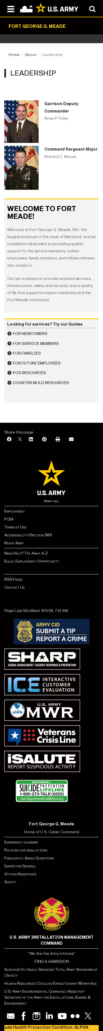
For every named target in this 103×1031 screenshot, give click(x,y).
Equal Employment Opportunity (31, 561)
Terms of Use (15, 527)
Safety (10, 882)
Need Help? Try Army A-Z (26, 553)
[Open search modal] (92, 8)
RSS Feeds (13, 579)
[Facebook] (9, 439)
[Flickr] (75, 1016)
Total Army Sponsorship (76, 969)
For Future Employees (37, 363)
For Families (27, 353)
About (30, 54)
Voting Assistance (20, 874)
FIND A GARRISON (51, 961)
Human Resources (19, 983)
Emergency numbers (21, 842)
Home (14, 54)
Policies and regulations (25, 850)
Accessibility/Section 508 (28, 535)
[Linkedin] (49, 1016)
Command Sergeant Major (71, 149)
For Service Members (36, 343)
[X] (20, 439)
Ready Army (14, 543)
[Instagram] (36, 1016)
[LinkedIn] (31, 439)
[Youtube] (62, 1016)
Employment (14, 511)
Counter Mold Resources (41, 382)
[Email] (71, 439)
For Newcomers (30, 333)
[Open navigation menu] (10, 8)
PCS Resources (29, 372)
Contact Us (14, 587)
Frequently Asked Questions (29, 858)
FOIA (8, 519)
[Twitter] (88, 1016)
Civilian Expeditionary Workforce (67, 983)
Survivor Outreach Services (28, 969)
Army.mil (51, 501)
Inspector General (20, 866)
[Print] (58, 439)
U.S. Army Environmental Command (34, 991)
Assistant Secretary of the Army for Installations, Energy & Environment (47, 997)
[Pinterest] (44, 439)
